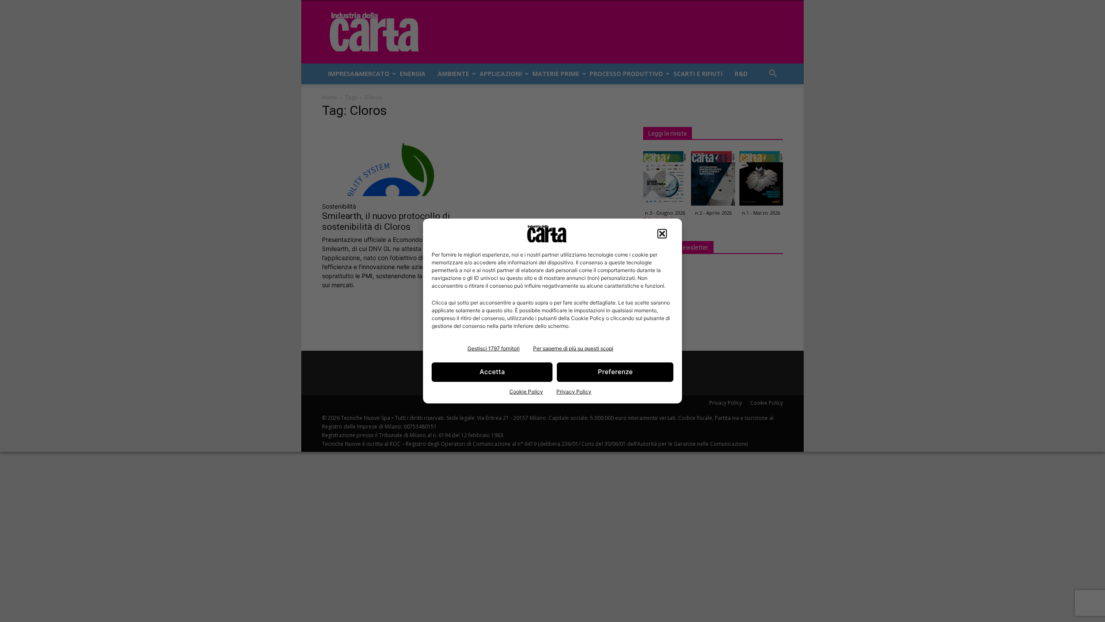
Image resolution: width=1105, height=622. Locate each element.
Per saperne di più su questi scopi (573, 348)
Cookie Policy (526, 391)
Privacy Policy (573, 391)
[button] (662, 233)
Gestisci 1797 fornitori (493, 348)
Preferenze (615, 372)
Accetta (492, 372)
